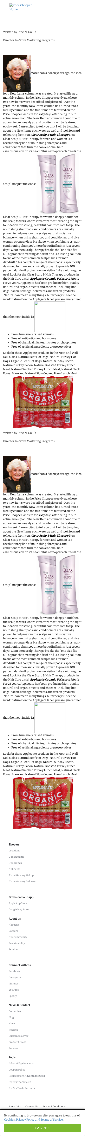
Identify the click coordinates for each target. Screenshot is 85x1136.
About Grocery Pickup (21, 875)
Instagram (15, 977)
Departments (16, 856)
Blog (11, 1017)
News (12, 1023)
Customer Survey (18, 1035)
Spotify (13, 996)
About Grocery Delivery (22, 881)
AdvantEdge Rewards (21, 1063)
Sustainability (17, 943)
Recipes (13, 1029)
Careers (13, 930)
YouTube (14, 989)
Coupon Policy (17, 1069)
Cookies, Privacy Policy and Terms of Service (33, 1119)
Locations (14, 850)
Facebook (14, 971)
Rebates (13, 1048)
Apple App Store (18, 903)
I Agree (42, 1128)
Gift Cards (14, 869)
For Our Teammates (20, 1082)
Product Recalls (17, 1042)
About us (14, 924)
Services (14, 949)
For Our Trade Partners (22, 1088)
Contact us (15, 1011)
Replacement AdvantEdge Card (27, 1075)
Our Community (18, 937)
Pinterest (14, 983)
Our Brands (15, 863)
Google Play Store (19, 909)
